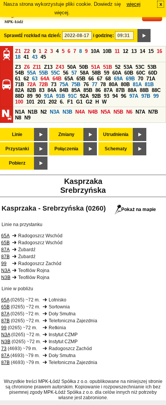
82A (19, 90)
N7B (153, 112)
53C (140, 67)
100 (19, 102)
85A (75, 90)
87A (108, 90)
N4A (80, 112)
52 (117, 67)
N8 (18, 118)
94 (115, 96)
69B (130, 79)
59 (106, 73)
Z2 (27, 51)
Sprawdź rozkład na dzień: (32, 35)
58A (84, 73)
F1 (70, 102)
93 (106, 96)
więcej (134, 4)
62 (26, 79)
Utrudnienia (116, 134)
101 (30, 102)
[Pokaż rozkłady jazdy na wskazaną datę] (144, 35)
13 (134, 51)
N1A (20, 112)
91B (60, 96)
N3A (54, 112)
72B (43, 84)
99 (156, 96)
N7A (140, 112)
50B (83, 67)
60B (128, 73)
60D (152, 73)
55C (55, 73)
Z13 (48, 67)
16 (159, 51)
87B (120, 90)
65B (80, 79)
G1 (79, 102)
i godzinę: (103, 35)
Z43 (60, 67)
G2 (89, 102)
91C (72, 96)
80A (113, 84)
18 (17, 57)
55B (43, 73)
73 (53, 84)
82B (31, 90)
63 (34, 79)
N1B (32, 112)
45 (43, 57)
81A (137, 84)
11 (117, 51)
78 (103, 84)
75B (75, 84)
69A (118, 79)
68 (108, 79)
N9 (27, 118)
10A (95, 51)
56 (65, 73)
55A (31, 73)
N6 (129, 112)
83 (41, 90)
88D (19, 96)
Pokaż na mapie (138, 209)
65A (68, 79)
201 (41, 102)
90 (38, 96)
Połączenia (66, 148)
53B (151, 67)
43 (34, 57)
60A (116, 73)
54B (19, 73)
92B (96, 96)
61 (17, 79)
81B (149, 84)
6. (62, 102)
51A (95, 67)
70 (140, 79)
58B (96, 73)
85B (87, 90)
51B (107, 67)
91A (48, 96)
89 (29, 96)
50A (71, 67)
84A (51, 90)
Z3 (18, 67)
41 (26, 57)
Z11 (37, 67)
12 (125, 51)
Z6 (27, 67)
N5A (105, 112)
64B (57, 79)
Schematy (116, 148)
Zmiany (66, 134)
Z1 (18, 51)
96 (123, 96)
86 (98, 90)
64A (45, 79)
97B (145, 96)
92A (84, 96)
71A (150, 79)
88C (156, 90)
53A (128, 67)
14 (142, 51)
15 (151, 51)
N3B (67, 112)
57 (74, 73)
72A (31, 84)
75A (63, 84)
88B (144, 90)
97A (133, 96)
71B (19, 84)
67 (99, 79)
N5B (118, 112)
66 (91, 79)
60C (140, 73)
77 (94, 84)
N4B (93, 112)
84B (63, 90)
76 (86, 84)
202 (53, 102)
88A (132, 90)
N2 (44, 112)
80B (125, 84)
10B (107, 51)
